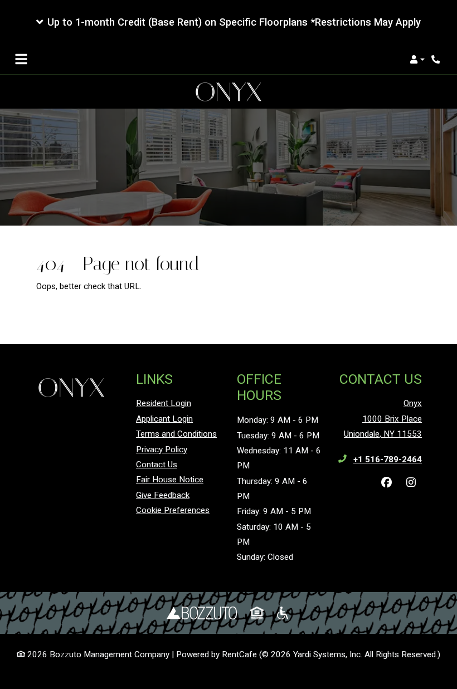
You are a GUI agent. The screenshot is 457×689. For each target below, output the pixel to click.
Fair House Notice (169, 479)
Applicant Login (164, 418)
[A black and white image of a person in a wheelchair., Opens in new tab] (283, 612)
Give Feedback (162, 495)
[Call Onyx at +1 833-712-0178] (437, 59)
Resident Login (163, 403)
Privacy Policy (161, 449)
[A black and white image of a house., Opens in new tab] (257, 612)
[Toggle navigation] (21, 59)
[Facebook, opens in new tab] (386, 483)
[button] (228, 22)
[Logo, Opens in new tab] (202, 612)
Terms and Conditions (176, 434)
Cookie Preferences (173, 510)
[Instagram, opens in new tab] (411, 483)
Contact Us (156, 465)
